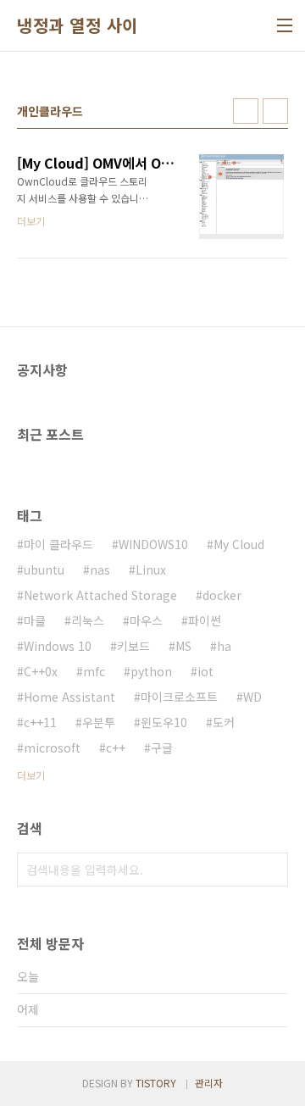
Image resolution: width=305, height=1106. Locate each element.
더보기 (31, 775)
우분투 (98, 722)
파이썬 (204, 620)
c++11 (40, 722)
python (151, 671)
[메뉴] (284, 25)
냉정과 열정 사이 (77, 25)
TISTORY (156, 1082)
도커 (224, 722)
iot (205, 671)
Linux (151, 569)
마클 (35, 620)
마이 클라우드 (58, 544)
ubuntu (44, 569)
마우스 (146, 620)
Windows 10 (58, 645)
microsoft (52, 747)
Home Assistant (69, 696)
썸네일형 (245, 111)
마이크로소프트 (179, 696)
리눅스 (87, 620)
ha (224, 645)
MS (183, 645)
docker (221, 594)
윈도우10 (164, 722)
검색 (271, 869)
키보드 (133, 645)
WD (252, 696)
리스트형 (275, 111)
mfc (94, 671)
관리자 (209, 1082)
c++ (115, 747)
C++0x (41, 671)
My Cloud (239, 544)
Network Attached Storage (100, 594)
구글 (162, 747)
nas (100, 569)
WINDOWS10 (153, 544)
